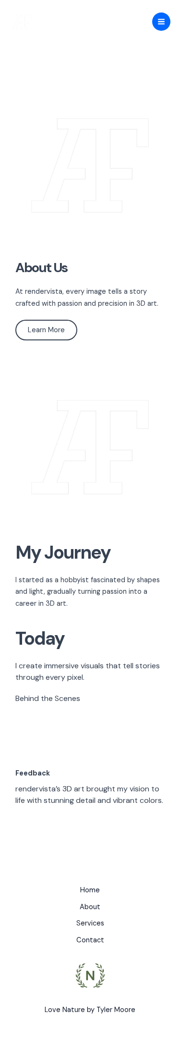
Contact (90, 940)
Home (90, 890)
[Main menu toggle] (161, 22)
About (90, 907)
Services (90, 923)
